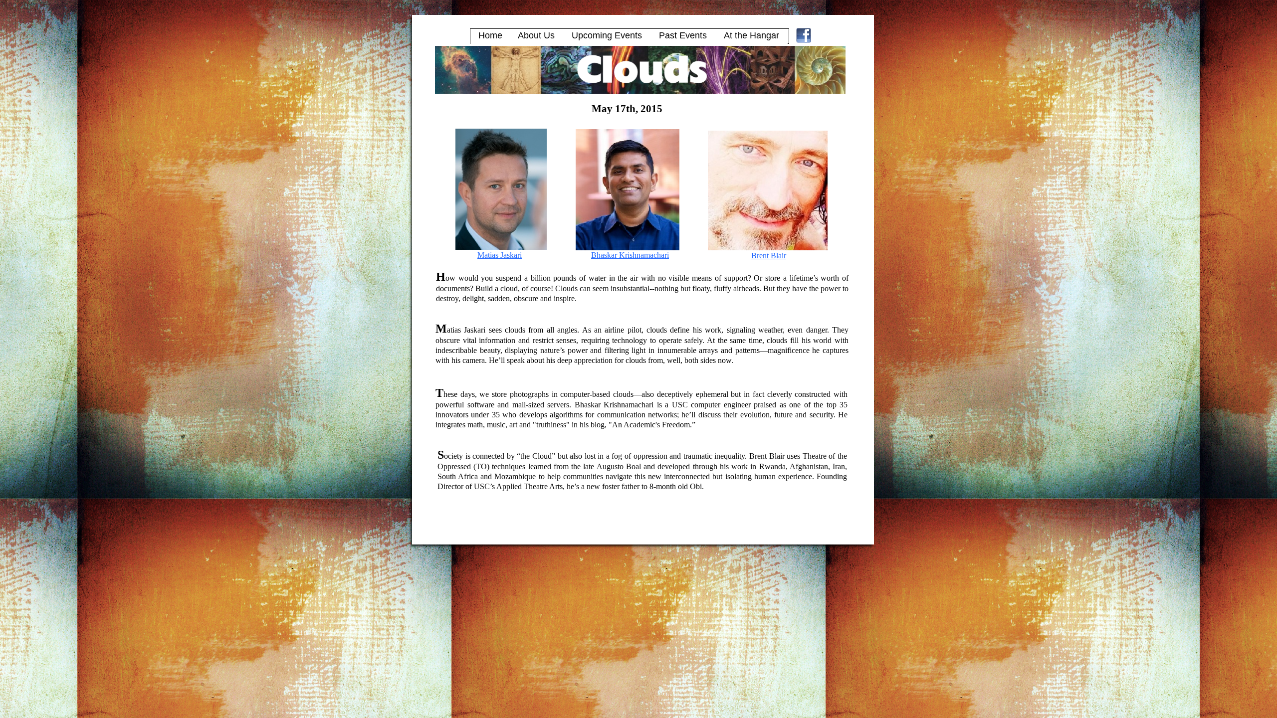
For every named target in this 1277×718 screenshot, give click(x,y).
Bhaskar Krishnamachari (630, 255)
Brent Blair (768, 255)
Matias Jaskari (499, 255)
